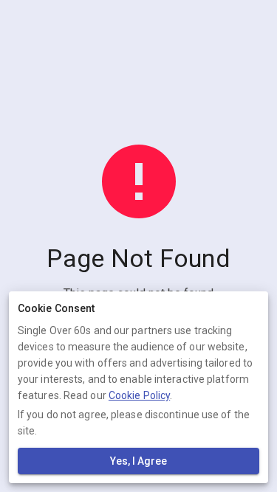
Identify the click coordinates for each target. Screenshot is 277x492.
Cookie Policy (139, 395)
